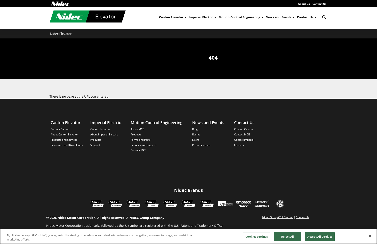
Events (196, 134)
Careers (239, 145)
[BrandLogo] (88, 17)
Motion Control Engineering (239, 17)
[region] (188, 236)
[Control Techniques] (152, 204)
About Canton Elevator (64, 134)
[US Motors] (280, 204)
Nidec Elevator (61, 33)
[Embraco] (243, 204)
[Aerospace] (97, 204)
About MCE (137, 129)
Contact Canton (60, 129)
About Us (304, 4)
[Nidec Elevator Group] (170, 204)
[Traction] (207, 204)
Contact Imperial (100, 129)
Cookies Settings (256, 237)
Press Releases (201, 145)
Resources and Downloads (67, 145)
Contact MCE (138, 150)
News (195, 140)
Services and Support (143, 145)
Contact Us (319, 4)
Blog (195, 129)
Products (95, 140)
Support (95, 145)
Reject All (287, 237)
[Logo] (61, 4)
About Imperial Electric (104, 134)
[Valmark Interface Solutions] (225, 204)
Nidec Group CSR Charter (277, 217)
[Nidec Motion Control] (115, 204)
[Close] (370, 236)
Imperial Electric (201, 17)
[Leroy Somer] (261, 204)
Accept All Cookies (319, 237)
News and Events (278, 17)
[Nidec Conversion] (133, 204)
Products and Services (64, 140)
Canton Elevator (171, 17)
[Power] (188, 204)
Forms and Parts (141, 140)
